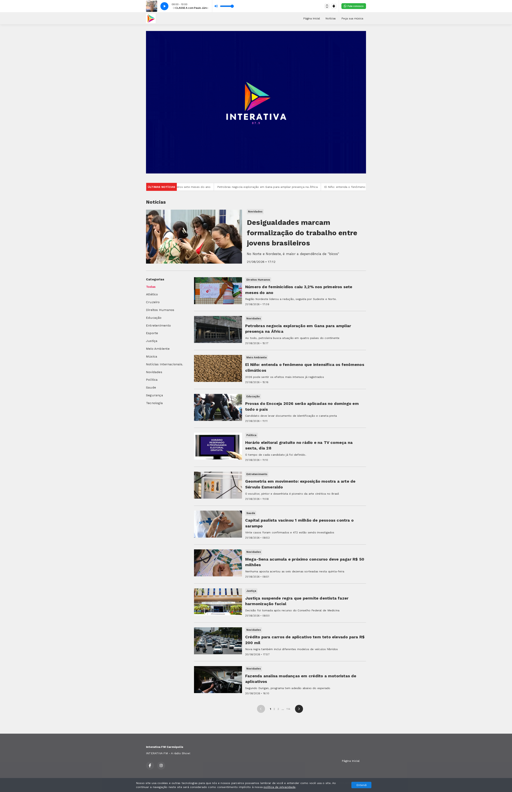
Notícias (330, 18)
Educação (154, 318)
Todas (151, 287)
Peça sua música (352, 18)
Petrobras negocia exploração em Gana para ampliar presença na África (218, 186)
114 (288, 708)
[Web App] (327, 6)
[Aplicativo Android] (333, 6)
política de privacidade (279, 787)
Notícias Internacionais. (164, 364)
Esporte (152, 333)
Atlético (152, 294)
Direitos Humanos (160, 310)
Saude (151, 387)
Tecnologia (154, 403)
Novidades (154, 372)
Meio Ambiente (158, 349)
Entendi (361, 785)
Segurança (154, 395)
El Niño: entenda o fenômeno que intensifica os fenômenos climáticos (324, 186)
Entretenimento (158, 325)
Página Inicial (311, 18)
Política (152, 380)
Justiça (151, 341)
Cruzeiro (153, 302)
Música (151, 356)
